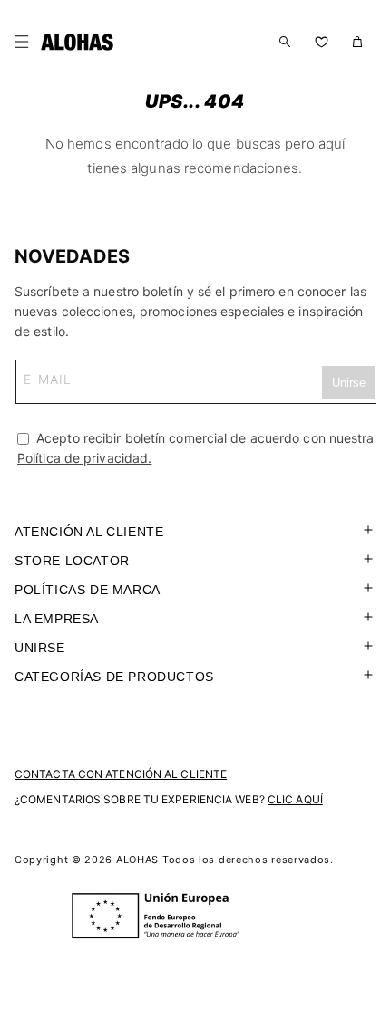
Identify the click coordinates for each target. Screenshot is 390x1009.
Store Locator (72, 560)
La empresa (57, 618)
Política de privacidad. (84, 458)
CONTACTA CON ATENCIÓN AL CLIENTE (121, 774)
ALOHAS (137, 859)
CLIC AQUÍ (295, 799)
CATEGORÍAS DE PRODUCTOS (114, 676)
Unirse (40, 647)
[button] (25, 42)
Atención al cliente (89, 531)
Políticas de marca (88, 589)
